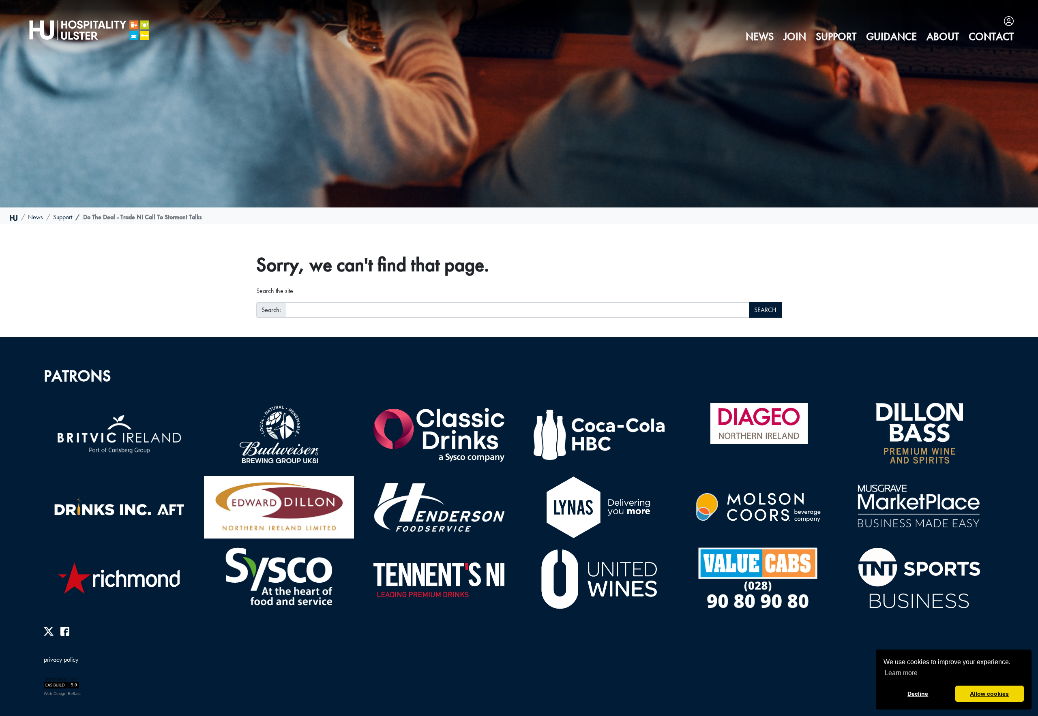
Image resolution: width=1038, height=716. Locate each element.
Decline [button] (917, 693)
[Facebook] (65, 631)
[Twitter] (49, 631)
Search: (271, 310)
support (62, 217)
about (942, 36)
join (794, 36)
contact (991, 36)
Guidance (891, 36)
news (760, 36)
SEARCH (765, 310)
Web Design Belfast (62, 693)
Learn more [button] (901, 672)
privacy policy (61, 659)
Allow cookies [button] (989, 693)
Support (836, 36)
